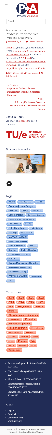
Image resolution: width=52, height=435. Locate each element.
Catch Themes (37, 432)
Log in (11, 410)
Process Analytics (29, 429)
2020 (21, 298)
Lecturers (13, 337)
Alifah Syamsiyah (25, 202)
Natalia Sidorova (17, 245)
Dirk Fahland (16, 214)
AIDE (11, 306)
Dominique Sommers (36, 215)
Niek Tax (33, 246)
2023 (11, 302)
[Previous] (12, 164)
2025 (31, 302)
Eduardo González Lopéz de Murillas (21, 219)
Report (11, 345)
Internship (30, 332)
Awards (39, 306)
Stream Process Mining (17, 272)
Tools (33, 345)
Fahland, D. (11, 47)
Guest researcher (15, 332)
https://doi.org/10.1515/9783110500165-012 (25, 68)
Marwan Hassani (18, 237)
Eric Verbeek (15, 224)
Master (24, 337)
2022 (41, 298)
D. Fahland (26, 58)
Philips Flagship (28, 250)
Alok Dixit (40, 202)
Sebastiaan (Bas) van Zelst (20, 267)
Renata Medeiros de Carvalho (23, 263)
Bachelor (12, 311)
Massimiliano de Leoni (18, 241)
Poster (11, 341)
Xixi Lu (11, 280)
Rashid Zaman (14, 259)
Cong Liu (25, 210)
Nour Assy (12, 250)
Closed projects (15, 319)
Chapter (16, 73)
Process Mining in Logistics (19, 254)
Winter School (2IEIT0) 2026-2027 (24, 379)
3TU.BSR (12, 202)
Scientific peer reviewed (30, 73)
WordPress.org (15, 421)
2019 (11, 298)
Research (22, 345)
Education (30, 319)
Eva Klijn (28, 224)
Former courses (18, 327)
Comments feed (15, 417)
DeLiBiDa (37, 211)
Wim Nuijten (36, 276)
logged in (23, 121)
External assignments (19, 323)
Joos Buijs (13, 233)
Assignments (24, 306)
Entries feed (13, 414)
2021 (10, 73)
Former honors (37, 328)
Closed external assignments (23, 315)
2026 (40, 302)
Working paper (15, 350)
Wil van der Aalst (18, 276)
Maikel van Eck (26, 233)
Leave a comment (36, 42)
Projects (22, 341)
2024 (21, 302)
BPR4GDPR (13, 210)
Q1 (33, 341)
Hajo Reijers (36, 228)
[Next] (40, 164)
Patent (35, 337)
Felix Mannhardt (17, 228)
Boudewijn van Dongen (21, 206)
